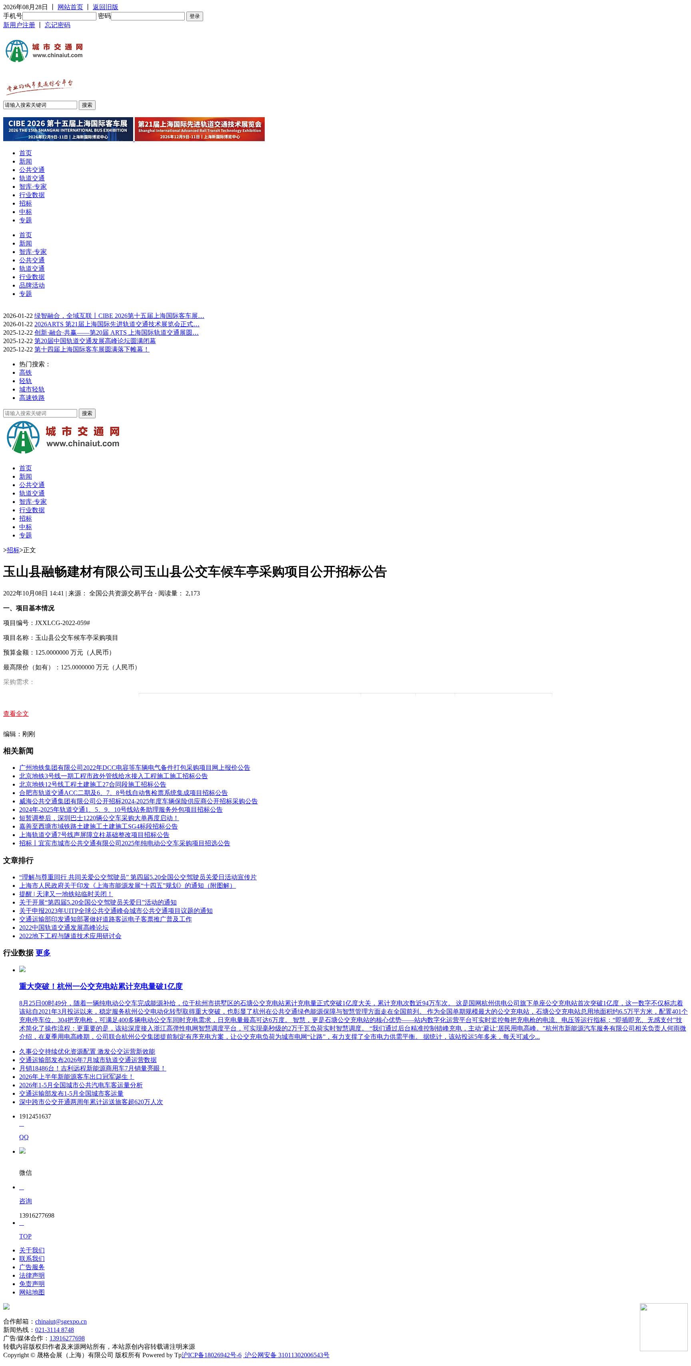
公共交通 (32, 169)
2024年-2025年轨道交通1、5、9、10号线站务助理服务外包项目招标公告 (121, 809)
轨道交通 (32, 178)
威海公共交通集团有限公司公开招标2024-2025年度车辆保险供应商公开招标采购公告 (138, 801)
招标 (25, 203)
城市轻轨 (32, 389)
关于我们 (32, 1250)
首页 (25, 153)
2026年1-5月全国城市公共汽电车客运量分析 (81, 1085)
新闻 (25, 161)
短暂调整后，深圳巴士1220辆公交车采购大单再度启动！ (99, 818)
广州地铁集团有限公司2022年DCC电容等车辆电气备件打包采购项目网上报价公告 (134, 767)
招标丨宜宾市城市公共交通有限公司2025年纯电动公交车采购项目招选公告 (124, 843)
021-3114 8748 (54, 1329)
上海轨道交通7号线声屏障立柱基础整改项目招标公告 (94, 834)
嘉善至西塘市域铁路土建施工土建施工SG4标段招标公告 (98, 826)
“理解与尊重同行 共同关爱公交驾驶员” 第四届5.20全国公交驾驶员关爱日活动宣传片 (138, 877)
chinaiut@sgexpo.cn (61, 1321)
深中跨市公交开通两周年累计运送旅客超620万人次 (91, 1101)
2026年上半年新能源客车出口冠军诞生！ (76, 1076)
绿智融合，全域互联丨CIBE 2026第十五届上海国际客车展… (119, 315)
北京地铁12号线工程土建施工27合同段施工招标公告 (92, 784)
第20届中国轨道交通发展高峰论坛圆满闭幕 (95, 341)
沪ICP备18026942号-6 (212, 1355)
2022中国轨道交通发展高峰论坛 (64, 927)
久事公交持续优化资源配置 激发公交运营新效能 (87, 1051)
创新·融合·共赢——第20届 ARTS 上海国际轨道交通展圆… (116, 332)
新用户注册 (19, 25)
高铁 (25, 372)
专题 (25, 220)
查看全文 (16, 713)
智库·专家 (33, 186)
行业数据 (32, 195)
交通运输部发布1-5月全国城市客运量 (71, 1093)
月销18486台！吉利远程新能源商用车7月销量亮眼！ (92, 1068)
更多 (43, 953)
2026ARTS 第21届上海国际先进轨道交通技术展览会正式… (117, 324)
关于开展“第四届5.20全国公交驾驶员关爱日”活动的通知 (98, 902)
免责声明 (32, 1283)
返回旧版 (105, 7)
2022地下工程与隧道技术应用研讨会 (70, 936)
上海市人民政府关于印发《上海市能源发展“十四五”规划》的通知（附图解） (127, 885)
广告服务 (32, 1267)
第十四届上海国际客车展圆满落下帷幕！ (92, 349)
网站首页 (70, 7)
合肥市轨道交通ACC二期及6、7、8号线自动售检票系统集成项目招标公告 (123, 792)
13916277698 (67, 1338)
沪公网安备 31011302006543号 (286, 1355)
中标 (25, 211)
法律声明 (32, 1275)
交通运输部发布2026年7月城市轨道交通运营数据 (88, 1059)
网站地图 (32, 1292)
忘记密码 (57, 25)
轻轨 (25, 380)
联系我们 (32, 1258)
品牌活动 (32, 285)
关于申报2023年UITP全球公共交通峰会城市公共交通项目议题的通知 (116, 910)
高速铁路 (32, 397)
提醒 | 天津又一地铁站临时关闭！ (66, 894)
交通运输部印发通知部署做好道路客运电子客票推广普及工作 (105, 919)
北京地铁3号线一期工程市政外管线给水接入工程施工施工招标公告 (113, 776)
